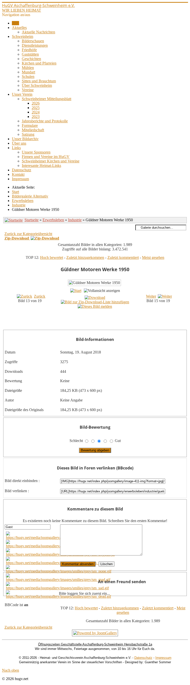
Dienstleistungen (35, 45)
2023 (36, 116)
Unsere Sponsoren (36, 152)
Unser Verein (22, 94)
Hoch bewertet (51, 257)
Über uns (19, 143)
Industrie (75, 220)
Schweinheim (22, 36)
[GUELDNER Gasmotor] (100, 321)
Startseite (31, 220)
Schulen (28, 76)
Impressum (20, 179)
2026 (36, 103)
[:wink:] (59, 563)
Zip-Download (17, 238)
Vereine (28, 90)
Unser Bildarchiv (25, 139)
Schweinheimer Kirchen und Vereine (50, 161)
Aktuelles (19, 27)
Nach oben (10, 670)
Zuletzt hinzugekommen (85, 257)
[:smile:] (59, 537)
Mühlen (28, 68)
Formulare (30, 125)
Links (16, 148)
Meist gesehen (153, 257)
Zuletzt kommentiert (123, 257)
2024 (36, 112)
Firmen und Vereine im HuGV (46, 157)
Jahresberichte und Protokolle (45, 121)
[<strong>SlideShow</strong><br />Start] (76, 290)
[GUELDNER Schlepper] (100, 326)
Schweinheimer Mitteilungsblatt (46, 99)
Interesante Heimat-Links (41, 165)
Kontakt (18, 174)
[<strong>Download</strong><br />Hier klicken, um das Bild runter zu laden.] (95, 297)
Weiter (151, 296)
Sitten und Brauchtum (39, 81)
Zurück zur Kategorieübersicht (28, 234)
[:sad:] (57, 588)
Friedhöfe (29, 50)
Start (15, 23)
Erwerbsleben (53, 220)
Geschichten (31, 59)
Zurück (39, 296)
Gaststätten (30, 54)
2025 (36, 108)
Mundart (28, 72)
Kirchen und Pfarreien (39, 63)
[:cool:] (58, 546)
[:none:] (58, 571)
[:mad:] (58, 579)
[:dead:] (58, 596)
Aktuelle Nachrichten (38, 32)
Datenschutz (21, 170)
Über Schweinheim (37, 85)
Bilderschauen (33, 41)
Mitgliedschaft (33, 130)
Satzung (28, 134)
